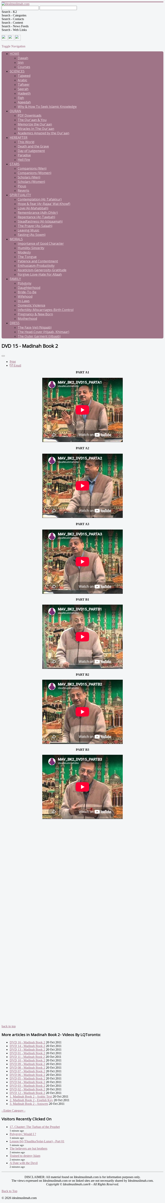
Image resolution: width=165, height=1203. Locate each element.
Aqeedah (24, 102)
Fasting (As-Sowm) (31, 234)
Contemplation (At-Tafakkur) (40, 199)
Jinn (21, 62)
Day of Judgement (31, 151)
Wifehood (25, 296)
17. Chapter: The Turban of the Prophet (35, 1127)
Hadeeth (24, 93)
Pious (22, 186)
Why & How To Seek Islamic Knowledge (47, 106)
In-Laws (24, 301)
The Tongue (27, 257)
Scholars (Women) (31, 181)
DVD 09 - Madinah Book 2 (27, 1064)
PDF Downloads (29, 115)
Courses (24, 67)
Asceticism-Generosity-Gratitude (42, 270)
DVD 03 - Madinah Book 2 (27, 1085)
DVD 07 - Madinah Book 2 (27, 1071)
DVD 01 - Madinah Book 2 (27, 1053)
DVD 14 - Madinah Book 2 (27, 1046)
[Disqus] (82, 870)
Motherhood (27, 318)
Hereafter (18, 137)
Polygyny (24, 283)
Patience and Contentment (38, 261)
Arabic (22, 80)
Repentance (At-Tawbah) (36, 217)
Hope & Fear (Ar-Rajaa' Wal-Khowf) (44, 204)
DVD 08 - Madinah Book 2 (27, 1067)
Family (15, 279)
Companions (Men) (32, 168)
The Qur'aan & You (32, 120)
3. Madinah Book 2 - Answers (29, 1103)
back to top (9, 1026)
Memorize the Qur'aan (35, 124)
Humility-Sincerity (31, 248)
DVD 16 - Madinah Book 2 (27, 1042)
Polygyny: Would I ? (23, 1134)
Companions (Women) (34, 173)
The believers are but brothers (28, 1148)
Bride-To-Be (27, 292)
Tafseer (24, 84)
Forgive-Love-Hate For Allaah (40, 274)
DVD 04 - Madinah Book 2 (27, 1082)
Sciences (17, 71)
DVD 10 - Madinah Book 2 (27, 1060)
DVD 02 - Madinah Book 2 (27, 1089)
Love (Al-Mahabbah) (33, 208)
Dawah (23, 58)
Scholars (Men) (29, 177)
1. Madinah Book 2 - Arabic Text (31, 1096)
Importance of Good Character (41, 243)
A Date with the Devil (24, 1163)
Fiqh (21, 98)
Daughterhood (29, 287)
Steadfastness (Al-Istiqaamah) (40, 221)
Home (14, 53)
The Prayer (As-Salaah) (35, 226)
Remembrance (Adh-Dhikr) (38, 212)
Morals (16, 239)
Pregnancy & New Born (35, 314)
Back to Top (9, 1191)
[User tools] (3, 356)
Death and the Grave (33, 146)
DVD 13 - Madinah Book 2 (27, 1049)
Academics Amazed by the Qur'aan (43, 133)
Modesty (24, 252)
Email (17, 365)
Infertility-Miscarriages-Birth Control (45, 310)
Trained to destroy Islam (25, 1155)
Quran (15, 111)
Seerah (23, 89)
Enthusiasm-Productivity (36, 265)
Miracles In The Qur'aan (36, 128)
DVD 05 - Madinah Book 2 (27, 1078)
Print (13, 361)
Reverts (23, 190)
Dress (15, 323)
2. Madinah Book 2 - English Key (31, 1100)
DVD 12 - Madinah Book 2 (27, 1093)
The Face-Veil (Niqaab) (35, 327)
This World (26, 142)
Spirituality (20, 195)
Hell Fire (24, 159)
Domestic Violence (31, 305)
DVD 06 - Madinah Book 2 (27, 1075)
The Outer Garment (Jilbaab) (39, 336)
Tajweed (24, 75)
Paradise (24, 155)
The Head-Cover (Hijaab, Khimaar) (43, 332)
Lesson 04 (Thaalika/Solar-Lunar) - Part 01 (37, 1141)
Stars (15, 164)
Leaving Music (28, 230)
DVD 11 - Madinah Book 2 (27, 1056)
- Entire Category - (13, 1110)
